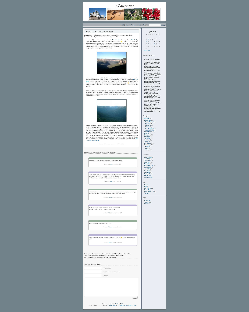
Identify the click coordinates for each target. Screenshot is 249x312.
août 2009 (147, 159)
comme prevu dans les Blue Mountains (110, 40)
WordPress (147, 204)
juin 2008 (147, 169)
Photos (145, 25)
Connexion (147, 200)
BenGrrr (146, 185)
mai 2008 (146, 170)
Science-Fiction (149, 130)
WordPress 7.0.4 (119, 304)
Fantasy (147, 123)
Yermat (146, 193)
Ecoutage (147, 136)
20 (154, 44)
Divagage (147, 135)
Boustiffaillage (148, 131)
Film (146, 148)
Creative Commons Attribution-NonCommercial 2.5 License (122, 305)
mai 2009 (146, 164)
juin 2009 (147, 162)
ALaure (110, 197)
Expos (147, 146)
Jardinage (147, 140)
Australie (146, 118)
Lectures (139, 25)
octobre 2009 (148, 157)
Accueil (122, 25)
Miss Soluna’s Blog (149, 191)
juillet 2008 (147, 167)
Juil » (149, 50)
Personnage (147, 143)
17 (148, 44)
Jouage (146, 141)
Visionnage (147, 145)
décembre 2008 (148, 165)
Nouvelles (148, 125)
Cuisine (133, 25)
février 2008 (147, 175)
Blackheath (134, 40)
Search (163, 25)
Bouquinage (147, 120)
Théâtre (147, 150)
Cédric (110, 181)
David (110, 164)
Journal (127, 25)
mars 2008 (147, 173)
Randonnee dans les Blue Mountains (100, 31)
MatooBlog (147, 190)
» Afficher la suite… (148, 177)
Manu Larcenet (148, 188)
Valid (147, 202)
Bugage (146, 133)
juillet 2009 (147, 160)
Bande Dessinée (150, 122)
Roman (147, 126)
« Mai (144, 50)
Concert (147, 138)
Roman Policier (149, 128)
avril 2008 (147, 172)
